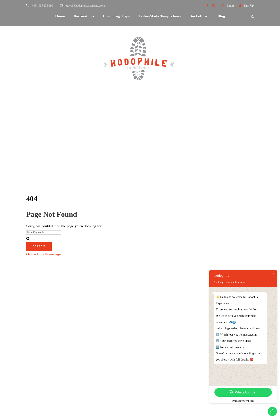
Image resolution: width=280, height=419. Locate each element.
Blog (221, 16)
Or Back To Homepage (43, 254)
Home (60, 16)
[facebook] (207, 5)
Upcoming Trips (116, 16)
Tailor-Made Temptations (160, 16)
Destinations (84, 16)
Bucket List (199, 16)
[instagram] (213, 5)
